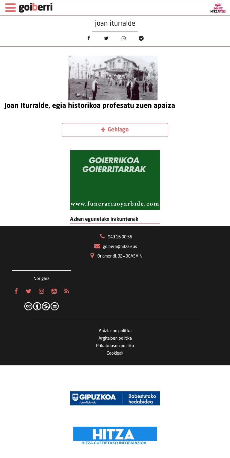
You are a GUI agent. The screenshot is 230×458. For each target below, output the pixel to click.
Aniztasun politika (115, 331)
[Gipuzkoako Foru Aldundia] (115, 398)
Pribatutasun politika (115, 346)
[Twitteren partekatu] (106, 38)
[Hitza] (115, 434)
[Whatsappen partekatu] (123, 38)
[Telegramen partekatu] (141, 38)
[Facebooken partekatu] (88, 38)
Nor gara (41, 279)
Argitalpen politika (115, 338)
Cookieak (115, 353)
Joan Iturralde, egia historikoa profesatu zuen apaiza (89, 106)
